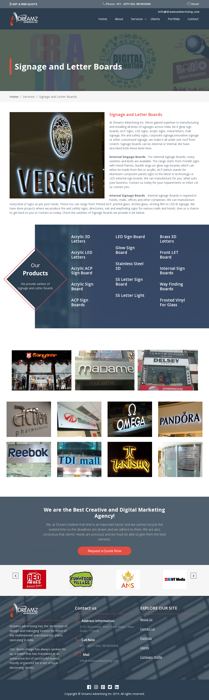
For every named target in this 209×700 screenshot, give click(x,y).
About (119, 19)
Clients (155, 19)
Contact (193, 19)
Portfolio (174, 19)
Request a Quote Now (104, 551)
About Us (146, 619)
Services (137, 19)
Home (102, 19)
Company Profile (151, 657)
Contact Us (147, 629)
